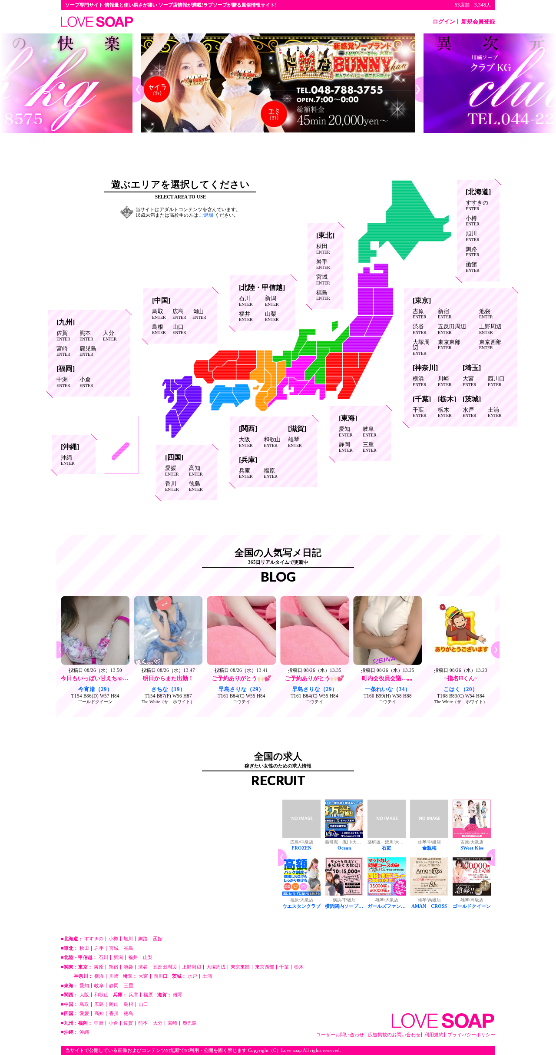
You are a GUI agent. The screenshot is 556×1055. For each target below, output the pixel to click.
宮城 (323, 279)
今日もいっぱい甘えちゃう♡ (97, 678)
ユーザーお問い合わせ (340, 1034)
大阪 (246, 442)
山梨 (272, 316)
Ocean (344, 847)
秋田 (323, 249)
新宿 (445, 314)
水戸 (470, 412)
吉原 (420, 314)
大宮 (470, 381)
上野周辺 (490, 329)
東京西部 (490, 345)
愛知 (346, 431)
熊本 (86, 335)
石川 (246, 301)
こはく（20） (460, 689)
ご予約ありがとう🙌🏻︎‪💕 (241, 678)
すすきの (477, 205)
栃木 (445, 412)
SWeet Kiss (471, 847)
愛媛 (172, 470)
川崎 (445, 381)
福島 (323, 295)
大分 (110, 335)
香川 (172, 486)
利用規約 (433, 1034)
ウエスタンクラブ (301, 906)
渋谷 (420, 329)
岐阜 (370, 431)
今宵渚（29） (95, 689)
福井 (246, 316)
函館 (473, 267)
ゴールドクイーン (95, 701)
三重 (370, 447)
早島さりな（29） (241, 689)
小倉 (86, 382)
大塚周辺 (421, 347)
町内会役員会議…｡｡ (387, 678)
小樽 (473, 221)
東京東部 (449, 345)
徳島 (196, 486)
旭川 (473, 236)
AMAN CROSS (429, 906)
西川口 (496, 381)
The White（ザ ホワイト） (168, 701)
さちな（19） (168, 689)
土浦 (495, 412)
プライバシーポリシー (471, 1034)
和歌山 (272, 442)
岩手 (323, 264)
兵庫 (246, 473)
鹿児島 (87, 351)
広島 (179, 314)
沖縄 (68, 460)
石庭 (386, 847)
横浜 (420, 381)
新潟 (272, 301)
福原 (271, 473)
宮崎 (63, 351)
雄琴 (295, 442)
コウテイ (241, 701)
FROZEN (301, 847)
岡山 (199, 314)
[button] (139, 89)
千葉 (420, 412)
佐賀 (63, 335)
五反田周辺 (452, 329)
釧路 (473, 252)
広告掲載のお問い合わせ (394, 1034)
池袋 (486, 314)
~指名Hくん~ (460, 678)
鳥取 (159, 314)
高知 (196, 470)
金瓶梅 (429, 847)
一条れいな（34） (387, 689)
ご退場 (206, 215)
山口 (179, 329)
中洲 (63, 382)
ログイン (444, 21)
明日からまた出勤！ (168, 678)
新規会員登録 (478, 21)
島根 (159, 329)
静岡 (346, 447)
